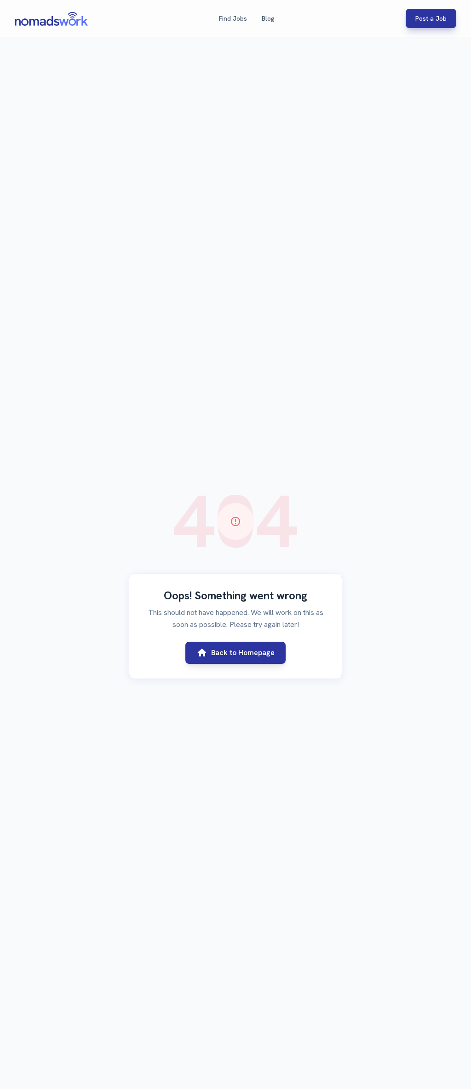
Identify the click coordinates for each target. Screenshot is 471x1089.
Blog (268, 18)
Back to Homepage (235, 652)
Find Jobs (233, 18)
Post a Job (431, 18)
